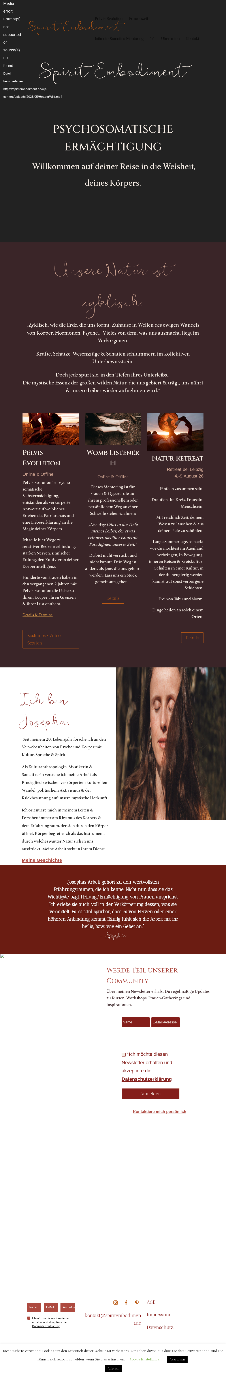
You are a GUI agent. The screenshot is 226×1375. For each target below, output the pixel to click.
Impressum (158, 1315)
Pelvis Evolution (109, 19)
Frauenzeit (138, 19)
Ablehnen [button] (114, 1368)
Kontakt (192, 39)
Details (113, 598)
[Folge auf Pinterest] (136, 1302)
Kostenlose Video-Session (45, 639)
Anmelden (69, 1307)
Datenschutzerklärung (147, 1079)
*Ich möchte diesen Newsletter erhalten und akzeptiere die (147, 1066)
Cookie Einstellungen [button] (146, 1359)
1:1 (152, 39)
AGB (152, 1302)
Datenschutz (160, 1327)
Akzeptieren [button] (177, 1359)
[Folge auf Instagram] (115, 1302)
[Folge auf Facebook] (126, 1302)
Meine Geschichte (42, 860)
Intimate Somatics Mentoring (119, 39)
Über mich (170, 39)
